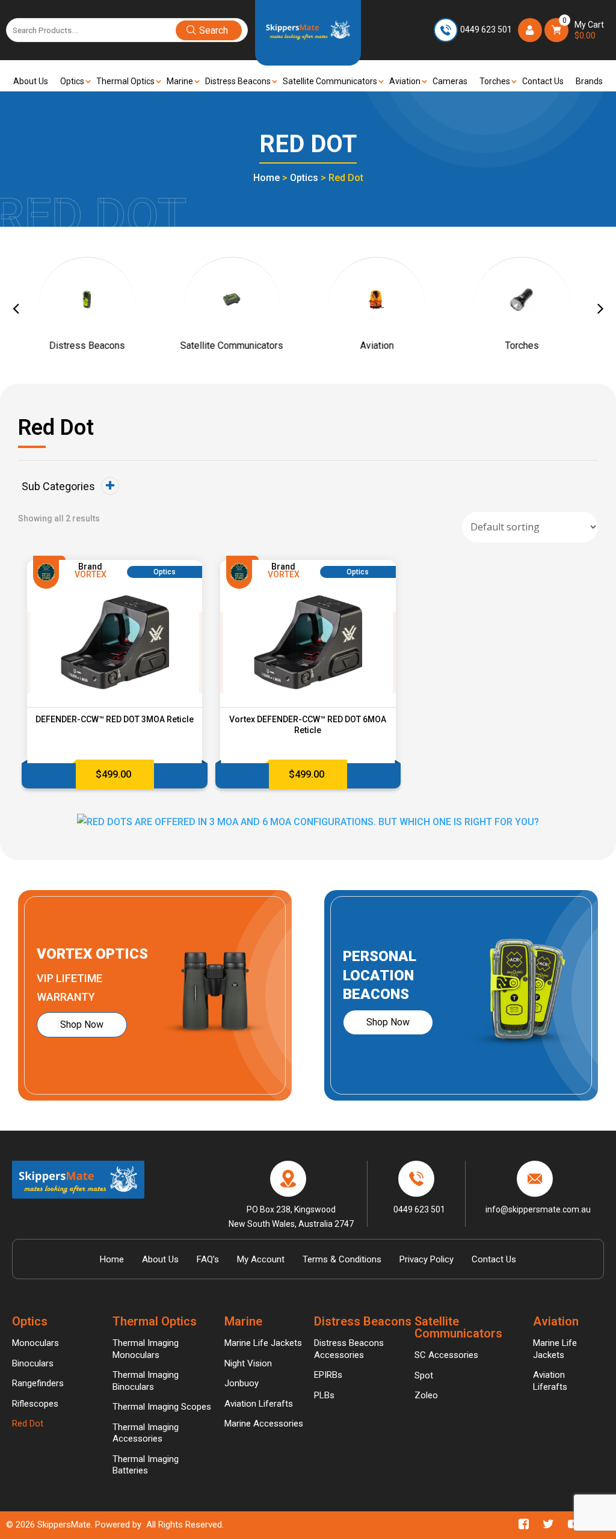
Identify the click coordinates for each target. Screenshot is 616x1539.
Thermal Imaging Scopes (161, 1406)
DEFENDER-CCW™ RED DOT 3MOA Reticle (114, 719)
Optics (72, 81)
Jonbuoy (241, 1383)
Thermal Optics (125, 81)
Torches (494, 81)
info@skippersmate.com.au (538, 1209)
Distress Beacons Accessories (349, 1349)
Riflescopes (35, 1403)
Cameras (450, 81)
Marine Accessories (263, 1423)
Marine (180, 81)
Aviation (404, 81)
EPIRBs (328, 1374)
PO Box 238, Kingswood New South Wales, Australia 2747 (291, 1216)
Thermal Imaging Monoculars (145, 1349)
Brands (589, 81)
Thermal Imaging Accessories (145, 1433)
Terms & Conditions (342, 1259)
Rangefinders (38, 1383)
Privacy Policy (426, 1259)
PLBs (324, 1395)
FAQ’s (208, 1259)
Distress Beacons (238, 81)
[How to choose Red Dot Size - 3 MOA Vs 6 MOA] (308, 821)
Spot (423, 1375)
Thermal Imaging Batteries (145, 1465)
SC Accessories (446, 1355)
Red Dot (27, 1423)
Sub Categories (58, 486)
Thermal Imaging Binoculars (145, 1380)
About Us (30, 81)
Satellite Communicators (330, 81)
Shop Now (81, 1024)
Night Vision (248, 1363)
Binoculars (33, 1363)
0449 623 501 (486, 29)
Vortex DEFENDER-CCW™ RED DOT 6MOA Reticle (307, 724)
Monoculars (35, 1343)
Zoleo (426, 1395)
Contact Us (543, 81)
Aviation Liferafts (258, 1403)
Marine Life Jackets (263, 1343)
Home (266, 177)
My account (261, 1259)
